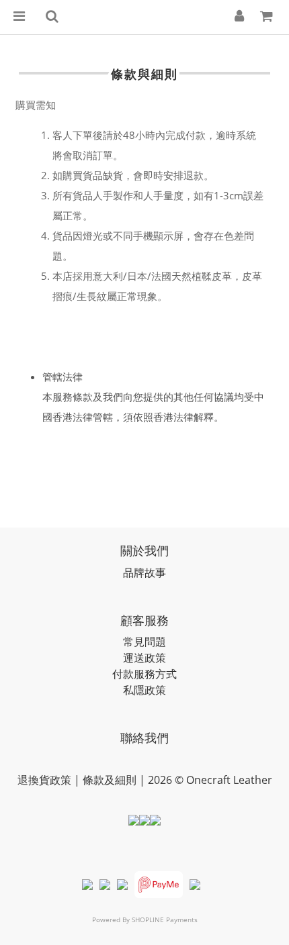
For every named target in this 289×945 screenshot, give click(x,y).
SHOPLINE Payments (165, 919)
